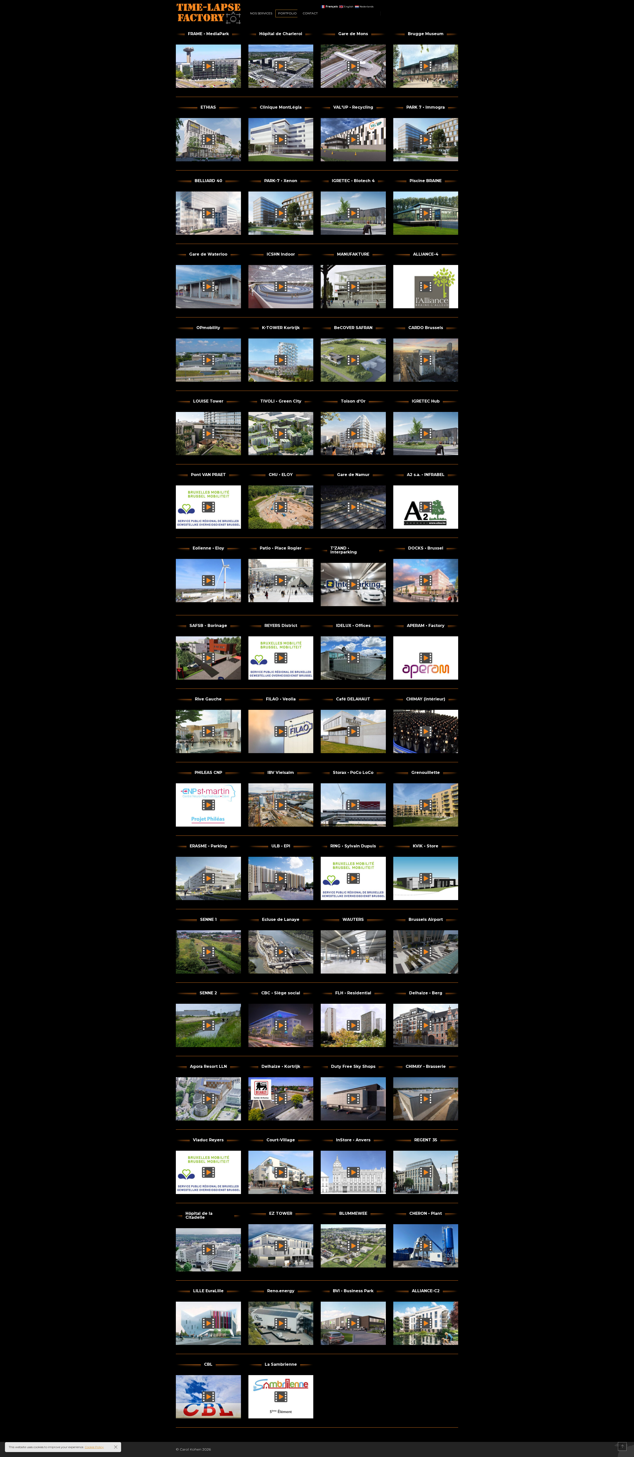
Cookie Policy (94, 1447)
